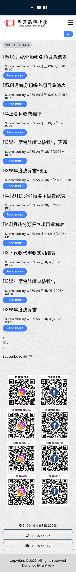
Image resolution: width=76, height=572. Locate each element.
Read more (16, 76)
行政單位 (24, 45)
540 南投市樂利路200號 (39, 525)
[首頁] (31, 23)
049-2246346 (39, 536)
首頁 (8, 45)
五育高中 (48, 565)
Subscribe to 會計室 (17, 356)
